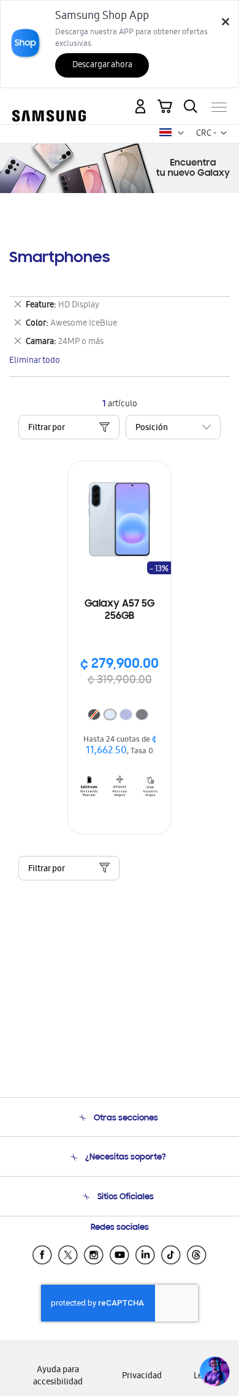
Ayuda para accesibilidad (58, 1377)
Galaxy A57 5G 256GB (119, 610)
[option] (110, 714)
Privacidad (142, 1377)
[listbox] (119, 716)
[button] (181, 133)
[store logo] (49, 102)
